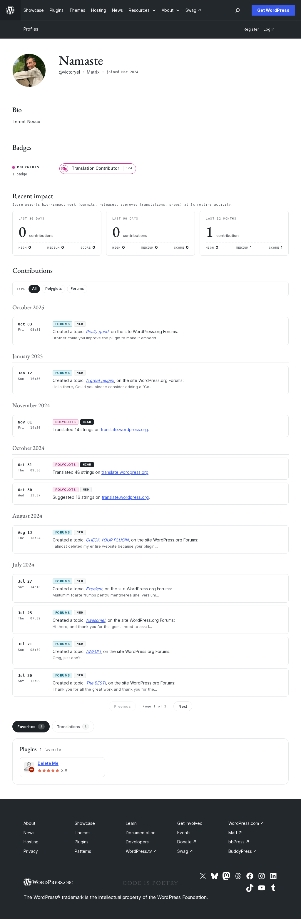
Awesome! (95, 620)
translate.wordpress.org (124, 429)
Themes (83, 832)
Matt (235, 832)
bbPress (239, 841)
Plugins (81, 841)
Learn (131, 823)
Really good (97, 331)
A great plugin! (100, 380)
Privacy (31, 851)
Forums (77, 288)
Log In (269, 29)
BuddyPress (242, 851)
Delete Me (48, 763)
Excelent (94, 588)
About (29, 823)
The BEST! (96, 682)
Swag (185, 851)
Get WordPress (273, 10)
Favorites (29, 726)
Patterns (83, 851)
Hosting (31, 841)
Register (251, 29)
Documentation (140, 832)
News (29, 832)
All (34, 288)
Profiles (31, 28)
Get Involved (190, 823)
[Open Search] (237, 10)
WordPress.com (246, 823)
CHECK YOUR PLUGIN (107, 539)
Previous (122, 706)
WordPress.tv (141, 851)
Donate (187, 841)
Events (183, 832)
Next (182, 706)
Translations (72, 726)
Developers (137, 841)
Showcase (85, 823)
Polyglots (53, 288)
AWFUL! (93, 651)
